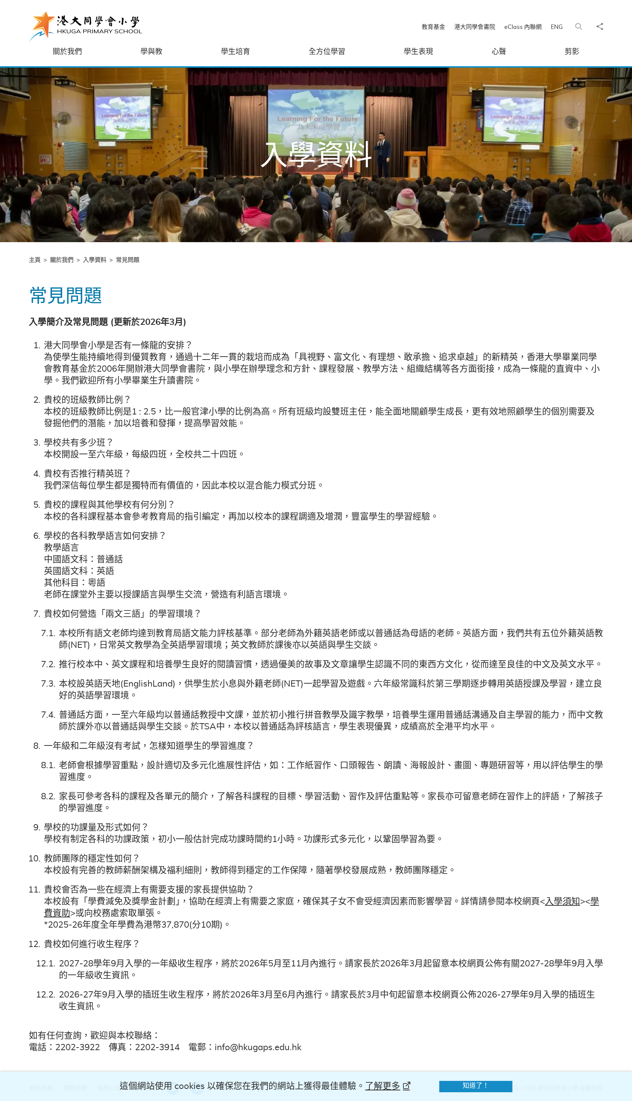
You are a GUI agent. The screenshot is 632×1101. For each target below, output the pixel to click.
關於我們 (62, 260)
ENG (557, 27)
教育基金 (433, 27)
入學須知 (562, 901)
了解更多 (382, 1086)
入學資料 (94, 260)
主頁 (35, 260)
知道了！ (476, 1086)
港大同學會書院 (474, 27)
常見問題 (127, 260)
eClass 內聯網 (523, 27)
